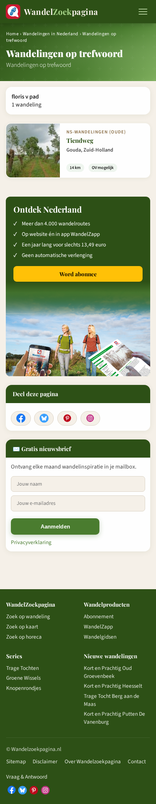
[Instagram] (90, 418)
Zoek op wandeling (28, 616)
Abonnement (99, 616)
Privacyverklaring (31, 542)
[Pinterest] (67, 418)
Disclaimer (45, 761)
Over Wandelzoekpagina (93, 761)
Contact (137, 761)
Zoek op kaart (22, 627)
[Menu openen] (143, 11)
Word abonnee (78, 274)
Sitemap (16, 761)
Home (12, 34)
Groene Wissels (23, 678)
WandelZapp (98, 627)
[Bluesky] (44, 418)
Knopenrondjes (23, 688)
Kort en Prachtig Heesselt (113, 686)
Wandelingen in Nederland (50, 34)
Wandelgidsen (100, 637)
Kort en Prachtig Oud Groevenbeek (108, 672)
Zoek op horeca (24, 637)
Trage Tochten (22, 668)
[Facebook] (20, 418)
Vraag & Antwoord (26, 777)
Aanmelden (55, 526)
